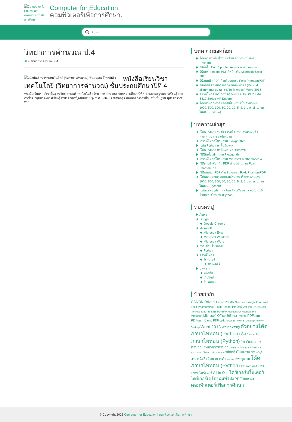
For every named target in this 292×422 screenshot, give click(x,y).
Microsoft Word (214, 241)
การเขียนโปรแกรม (211, 246)
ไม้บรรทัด (249, 379)
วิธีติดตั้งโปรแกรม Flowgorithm (220, 154)
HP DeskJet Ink (242, 306)
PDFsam (253, 315)
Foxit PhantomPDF (203, 306)
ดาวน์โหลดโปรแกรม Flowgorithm (222, 141)
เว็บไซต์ (209, 277)
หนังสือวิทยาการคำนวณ (215, 358)
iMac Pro (205, 311)
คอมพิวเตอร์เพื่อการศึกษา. (86, 14)
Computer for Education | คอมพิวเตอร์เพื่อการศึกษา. (158, 414)
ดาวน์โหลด (206, 255)
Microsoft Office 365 (217, 315)
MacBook (222, 311)
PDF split (219, 320)
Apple (203, 214)
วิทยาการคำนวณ (217, 347)
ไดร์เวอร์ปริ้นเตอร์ (246, 372)
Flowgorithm (253, 302)
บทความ (205, 268)
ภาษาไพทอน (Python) (215, 341)
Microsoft (205, 228)
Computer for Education (84, 7)
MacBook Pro (249, 311)
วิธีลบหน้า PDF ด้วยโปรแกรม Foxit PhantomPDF (232, 80)
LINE (213, 311)
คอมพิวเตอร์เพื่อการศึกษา (217, 385)
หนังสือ (208, 273)
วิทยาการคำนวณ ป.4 (240, 347)
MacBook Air (234, 311)
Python (208, 250)
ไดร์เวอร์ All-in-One (214, 373)
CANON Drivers (203, 302)
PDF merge (239, 315)
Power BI (230, 320)
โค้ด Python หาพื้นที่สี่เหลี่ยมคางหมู (223, 150)
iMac (197, 311)
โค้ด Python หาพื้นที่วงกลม (217, 145)
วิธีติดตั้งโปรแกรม (237, 352)
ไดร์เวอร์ (209, 259)
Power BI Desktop (245, 320)
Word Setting (231, 327)
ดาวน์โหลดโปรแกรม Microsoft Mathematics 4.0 (232, 159)
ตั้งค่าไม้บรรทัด (250, 334)
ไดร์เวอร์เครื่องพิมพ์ (209, 378)
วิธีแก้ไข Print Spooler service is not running (228, 67)
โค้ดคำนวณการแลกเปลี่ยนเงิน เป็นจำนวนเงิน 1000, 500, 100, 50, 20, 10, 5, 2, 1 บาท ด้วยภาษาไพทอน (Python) (232, 107)
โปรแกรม (210, 282)
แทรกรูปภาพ (242, 358)
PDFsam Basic (201, 320)
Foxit (265, 302)
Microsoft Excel (214, 232)
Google (204, 219)
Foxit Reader (223, 306)
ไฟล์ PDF (235, 379)
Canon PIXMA (225, 302)
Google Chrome (214, 223)
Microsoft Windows (216, 237)
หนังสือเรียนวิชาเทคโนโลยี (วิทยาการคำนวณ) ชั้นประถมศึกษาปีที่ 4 (96, 82)
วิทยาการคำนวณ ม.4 (214, 352)
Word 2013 (211, 326)
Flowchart (240, 302)
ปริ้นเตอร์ (214, 264)
